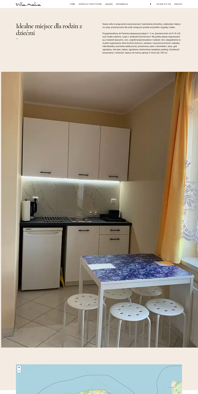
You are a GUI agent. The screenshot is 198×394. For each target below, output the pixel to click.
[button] (99, 390)
